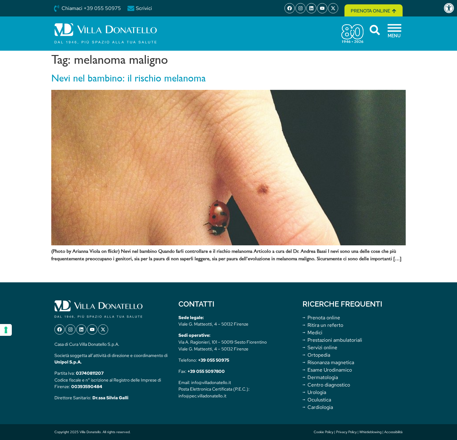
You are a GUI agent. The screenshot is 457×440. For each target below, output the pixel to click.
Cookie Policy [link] (323, 432)
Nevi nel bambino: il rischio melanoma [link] (128, 79)
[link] (450, 8)
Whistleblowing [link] (370, 432)
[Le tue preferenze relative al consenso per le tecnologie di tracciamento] (6, 330)
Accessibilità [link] (393, 432)
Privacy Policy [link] (346, 432)
